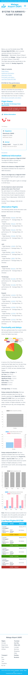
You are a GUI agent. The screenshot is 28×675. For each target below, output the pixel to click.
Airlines (3, 649)
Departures (4, 645)
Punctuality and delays (7, 77)
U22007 (13, 301)
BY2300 (13, 279)
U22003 (13, 295)
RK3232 (13, 268)
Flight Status (5, 71)
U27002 (13, 313)
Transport (4, 655)
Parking (16, 655)
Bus (2, 657)
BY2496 (13, 285)
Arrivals (3, 643)
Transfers (4, 663)
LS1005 (13, 246)
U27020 (13, 319)
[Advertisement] (14, 33)
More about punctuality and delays (11, 97)
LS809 (13, 252)
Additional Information (7, 73)
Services (16, 649)
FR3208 (13, 217)
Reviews (16, 657)
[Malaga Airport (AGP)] (3, 6)
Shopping (16, 651)
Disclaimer (16, 670)
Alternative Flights (6, 75)
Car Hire (16, 643)
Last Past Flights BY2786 (8, 79)
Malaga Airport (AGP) (15, 5)
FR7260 (13, 236)
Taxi (2, 661)
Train (2, 659)
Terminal (16, 641)
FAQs (15, 653)
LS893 (13, 258)
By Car (3, 665)
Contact (21, 670)
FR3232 (13, 224)
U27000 (13, 307)
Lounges (16, 647)
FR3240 (13, 230)
